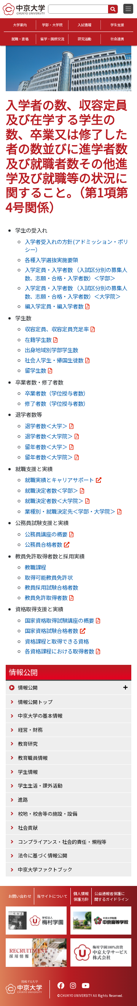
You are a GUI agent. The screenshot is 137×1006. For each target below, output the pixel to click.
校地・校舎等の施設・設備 (47, 813)
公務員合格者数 (43, 544)
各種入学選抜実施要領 (51, 260)
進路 (23, 799)
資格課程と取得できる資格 (57, 641)
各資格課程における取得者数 (59, 651)
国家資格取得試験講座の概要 (59, 620)
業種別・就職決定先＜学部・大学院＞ (70, 511)
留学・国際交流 (52, 38)
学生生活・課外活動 (40, 785)
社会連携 (117, 38)
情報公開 (23, 672)
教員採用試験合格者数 (51, 587)
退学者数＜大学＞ (46, 426)
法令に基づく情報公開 (42, 855)
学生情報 (28, 771)
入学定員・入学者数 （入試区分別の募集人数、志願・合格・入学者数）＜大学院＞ (76, 292)
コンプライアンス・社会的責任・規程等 (62, 841)
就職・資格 (20, 38)
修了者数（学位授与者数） (57, 403)
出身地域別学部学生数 (51, 350)
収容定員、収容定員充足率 (57, 329)
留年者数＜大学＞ (46, 447)
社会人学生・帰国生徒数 (54, 360)
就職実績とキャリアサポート (59, 480)
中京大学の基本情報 (40, 715)
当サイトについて (52, 896)
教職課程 (35, 567)
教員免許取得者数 (46, 597)
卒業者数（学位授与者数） (57, 393)
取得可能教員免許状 (49, 577)
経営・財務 (30, 729)
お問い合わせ (19, 896)
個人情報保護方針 (81, 896)
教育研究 (28, 743)
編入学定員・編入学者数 (54, 306)
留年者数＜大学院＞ (49, 457)
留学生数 (35, 370)
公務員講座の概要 (46, 534)
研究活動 (84, 38)
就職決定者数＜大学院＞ (54, 501)
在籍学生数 (38, 339)
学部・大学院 (52, 24)
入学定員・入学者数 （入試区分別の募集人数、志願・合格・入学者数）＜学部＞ (76, 274)
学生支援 (117, 24)
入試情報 (84, 24)
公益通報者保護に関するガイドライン (111, 896)
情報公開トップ (35, 701)
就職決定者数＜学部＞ (51, 490)
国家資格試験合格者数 (51, 630)
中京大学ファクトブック (45, 869)
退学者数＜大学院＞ (49, 436)
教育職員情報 (33, 757)
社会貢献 (28, 827)
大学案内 (20, 24)
